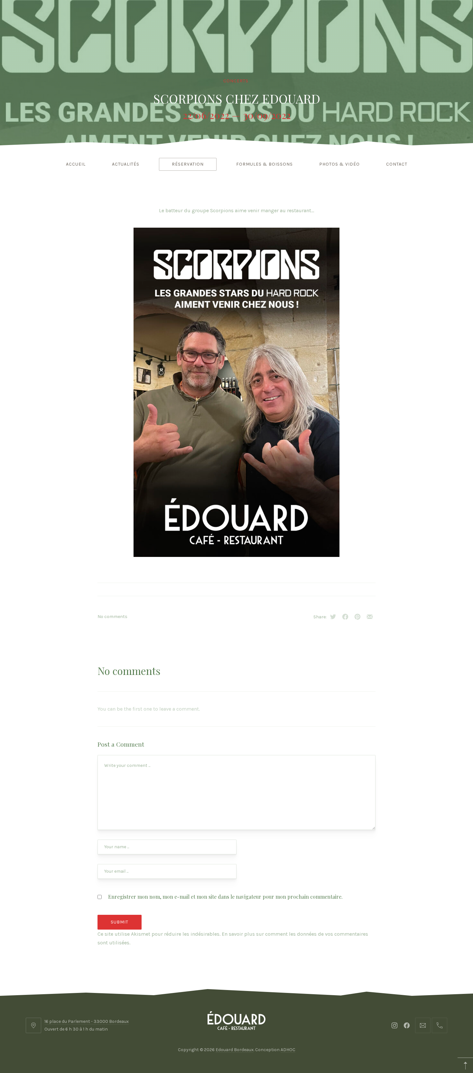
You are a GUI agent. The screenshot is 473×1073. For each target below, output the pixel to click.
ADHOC (288, 1049)
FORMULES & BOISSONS (264, 164)
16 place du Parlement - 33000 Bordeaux (86, 1021)
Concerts (235, 81)
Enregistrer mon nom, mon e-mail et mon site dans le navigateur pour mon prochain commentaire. (225, 896)
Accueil (76, 164)
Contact (396, 164)
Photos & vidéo (339, 164)
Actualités (125, 164)
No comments (112, 616)
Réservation (188, 164)
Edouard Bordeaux (235, 1049)
